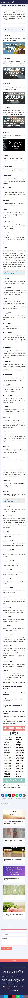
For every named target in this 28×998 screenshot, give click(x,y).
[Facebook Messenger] (6, 795)
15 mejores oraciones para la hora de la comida (7, 799)
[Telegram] (20, 795)
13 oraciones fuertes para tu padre (20, 799)
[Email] (24, 795)
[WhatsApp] (16, 795)
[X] (9, 795)
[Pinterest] (13, 795)
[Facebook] (2, 795)
